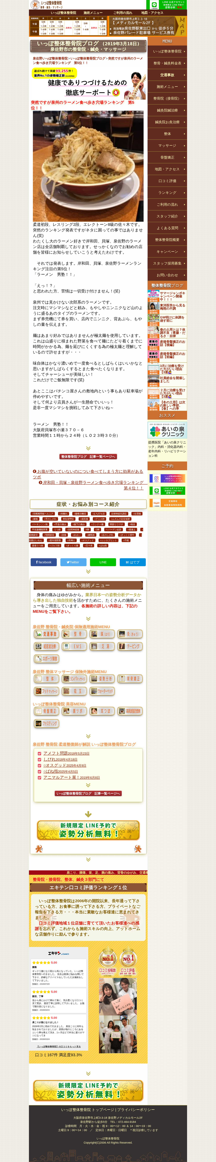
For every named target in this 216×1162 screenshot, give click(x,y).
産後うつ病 (37, 545)
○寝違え (132, 529)
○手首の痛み (60, 524)
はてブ (134, 562)
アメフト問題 (66, 753)
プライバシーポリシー (136, 1110)
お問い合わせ (167, 275)
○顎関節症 (49, 535)
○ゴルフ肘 (54, 545)
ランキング (167, 193)
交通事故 (167, 75)
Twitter (75, 562)
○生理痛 (137, 513)
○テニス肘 (99, 519)
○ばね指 (103, 545)
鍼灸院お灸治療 (167, 122)
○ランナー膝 (97, 524)
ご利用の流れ (122, 12)
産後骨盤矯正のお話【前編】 (172, 355)
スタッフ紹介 (167, 216)
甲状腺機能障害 (40, 529)
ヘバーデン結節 (113, 529)
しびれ (60, 759)
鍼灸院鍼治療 (167, 110)
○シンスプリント (108, 540)
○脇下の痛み (79, 524)
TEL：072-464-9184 (123, 1121)
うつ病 (57, 529)
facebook (44, 562)
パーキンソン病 (40, 524)
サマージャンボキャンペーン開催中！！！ (172, 296)
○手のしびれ (50, 519)
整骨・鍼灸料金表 (167, 63)
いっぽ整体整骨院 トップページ (87, 1110)
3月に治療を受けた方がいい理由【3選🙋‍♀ (172, 369)
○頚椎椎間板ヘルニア (42, 513)
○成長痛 (84, 519)
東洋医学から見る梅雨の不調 (172, 307)
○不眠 (126, 540)
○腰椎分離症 (80, 513)
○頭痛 (63, 535)
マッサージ (167, 145)
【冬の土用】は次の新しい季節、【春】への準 (172, 405)
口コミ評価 (167, 181)
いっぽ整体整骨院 (63, 12)
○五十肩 (89, 545)
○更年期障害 (55, 540)
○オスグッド (87, 540)
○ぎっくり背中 (127, 535)
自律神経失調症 (119, 513)
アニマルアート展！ (71, 777)
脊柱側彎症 (68, 519)
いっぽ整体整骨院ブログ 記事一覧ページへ (88, 793)
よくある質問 (167, 228)
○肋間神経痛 (73, 529)
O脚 (97, 529)
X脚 (87, 529)
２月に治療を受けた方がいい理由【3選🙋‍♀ (172, 393)
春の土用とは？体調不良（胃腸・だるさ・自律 (172, 333)
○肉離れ (64, 513)
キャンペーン (167, 252)
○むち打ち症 (99, 513)
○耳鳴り (71, 540)
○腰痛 (35, 519)
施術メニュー (93, 12)
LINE (103, 562)
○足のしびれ (107, 535)
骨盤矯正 (167, 157)
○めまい (76, 535)
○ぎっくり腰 (72, 545)
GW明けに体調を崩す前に (172, 319)
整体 (167, 134)
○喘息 (132, 524)
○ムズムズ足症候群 (120, 519)
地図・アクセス (152, 12)
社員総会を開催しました (172, 379)
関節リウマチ (116, 524)
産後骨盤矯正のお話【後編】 (172, 343)
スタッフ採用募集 (167, 263)
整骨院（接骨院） (167, 98)
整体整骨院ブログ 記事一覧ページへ (88, 456)
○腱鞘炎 (91, 535)
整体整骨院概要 (167, 240)
